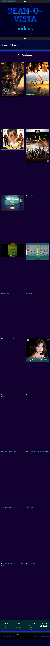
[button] (25, 1)
